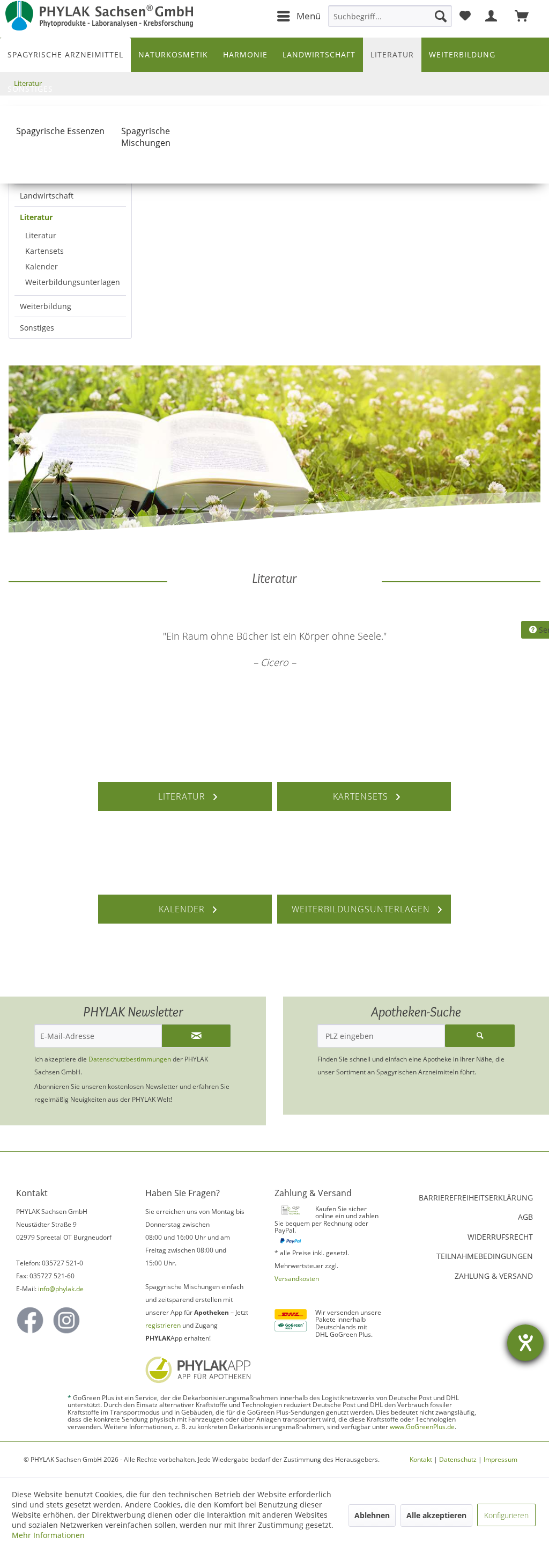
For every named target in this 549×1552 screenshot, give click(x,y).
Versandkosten (296, 1278)
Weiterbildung (45, 306)
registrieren (163, 1325)
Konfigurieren (506, 1515)
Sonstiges (37, 328)
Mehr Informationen (48, 1535)
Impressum (500, 1459)
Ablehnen (372, 1515)
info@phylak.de (61, 1288)
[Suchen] (440, 16)
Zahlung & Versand (494, 1276)
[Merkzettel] (465, 16)
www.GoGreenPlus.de (422, 1426)
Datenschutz (458, 1459)
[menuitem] (298, 16)
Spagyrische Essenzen (60, 131)
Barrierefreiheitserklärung (476, 1197)
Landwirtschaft (46, 196)
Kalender (41, 266)
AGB (525, 1217)
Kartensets (44, 251)
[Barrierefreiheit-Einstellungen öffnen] (525, 1342)
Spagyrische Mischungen (145, 137)
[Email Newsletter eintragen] (196, 1036)
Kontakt (421, 1459)
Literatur (36, 217)
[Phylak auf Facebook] (30, 1320)
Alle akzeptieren (436, 1515)
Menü (308, 16)
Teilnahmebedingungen (484, 1256)
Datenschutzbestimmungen (129, 1059)
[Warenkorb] (526, 16)
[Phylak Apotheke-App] (198, 1369)
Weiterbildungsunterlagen (72, 282)
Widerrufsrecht (500, 1237)
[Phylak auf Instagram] (66, 1320)
